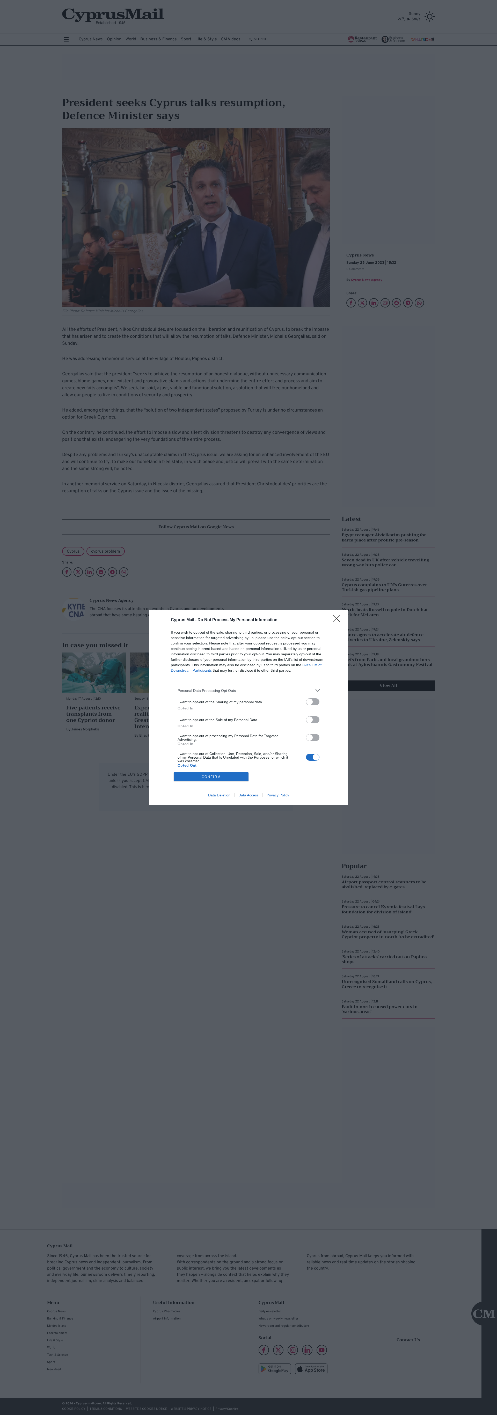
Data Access (248, 795)
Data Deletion (219, 795)
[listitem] (248, 690)
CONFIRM (211, 777)
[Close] (338, 620)
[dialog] (248, 707)
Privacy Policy (278, 795)
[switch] (312, 701)
